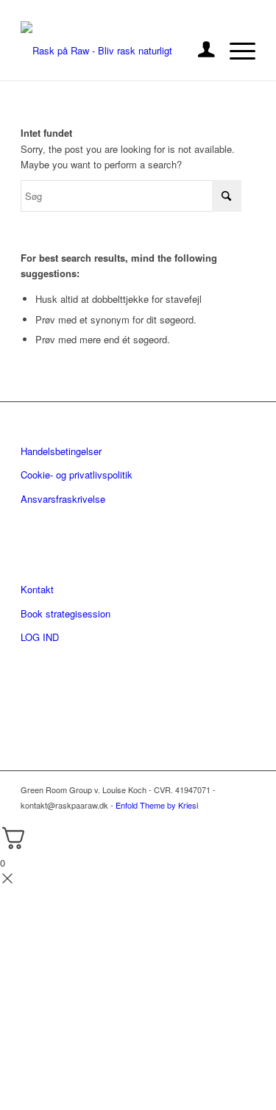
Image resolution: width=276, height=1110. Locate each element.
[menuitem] (199, 50)
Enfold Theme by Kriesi (157, 805)
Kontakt (37, 589)
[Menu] (235, 50)
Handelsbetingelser (61, 451)
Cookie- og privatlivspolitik (76, 474)
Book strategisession (65, 613)
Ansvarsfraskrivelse (63, 499)
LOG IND (40, 637)
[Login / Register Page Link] (199, 50)
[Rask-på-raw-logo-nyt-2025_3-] (114, 50)
